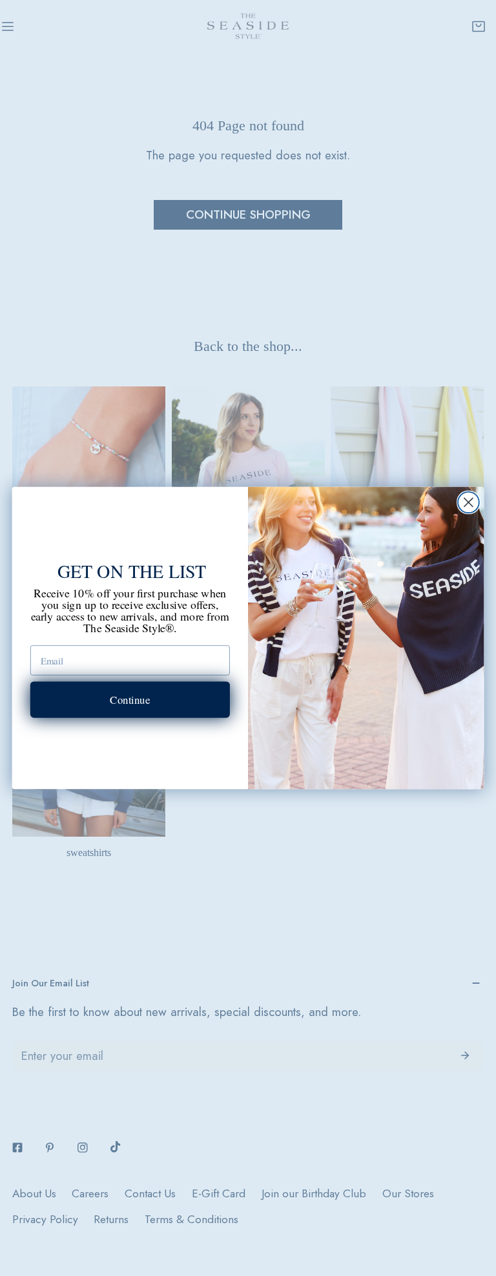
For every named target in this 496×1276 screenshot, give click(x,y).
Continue (130, 699)
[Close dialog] (468, 502)
